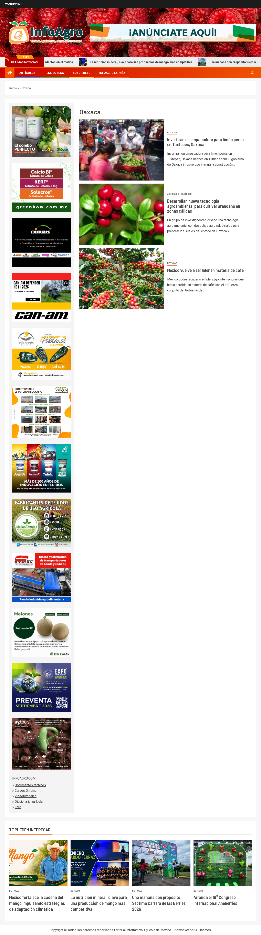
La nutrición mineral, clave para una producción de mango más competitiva (106, 62)
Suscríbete (81, 72)
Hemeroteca (54, 72)
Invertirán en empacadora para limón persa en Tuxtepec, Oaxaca (205, 142)
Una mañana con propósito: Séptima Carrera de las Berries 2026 (159, 903)
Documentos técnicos (30, 785)
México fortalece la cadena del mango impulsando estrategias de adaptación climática (37, 903)
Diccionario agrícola (29, 802)
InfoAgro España (112, 72)
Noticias (172, 132)
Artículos (27, 72)
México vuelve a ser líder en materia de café (205, 270)
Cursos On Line (25, 791)
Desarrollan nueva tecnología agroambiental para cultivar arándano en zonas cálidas (203, 205)
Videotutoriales (25, 796)
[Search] (252, 73)
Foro (18, 807)
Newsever (181, 930)
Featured (186, 194)
